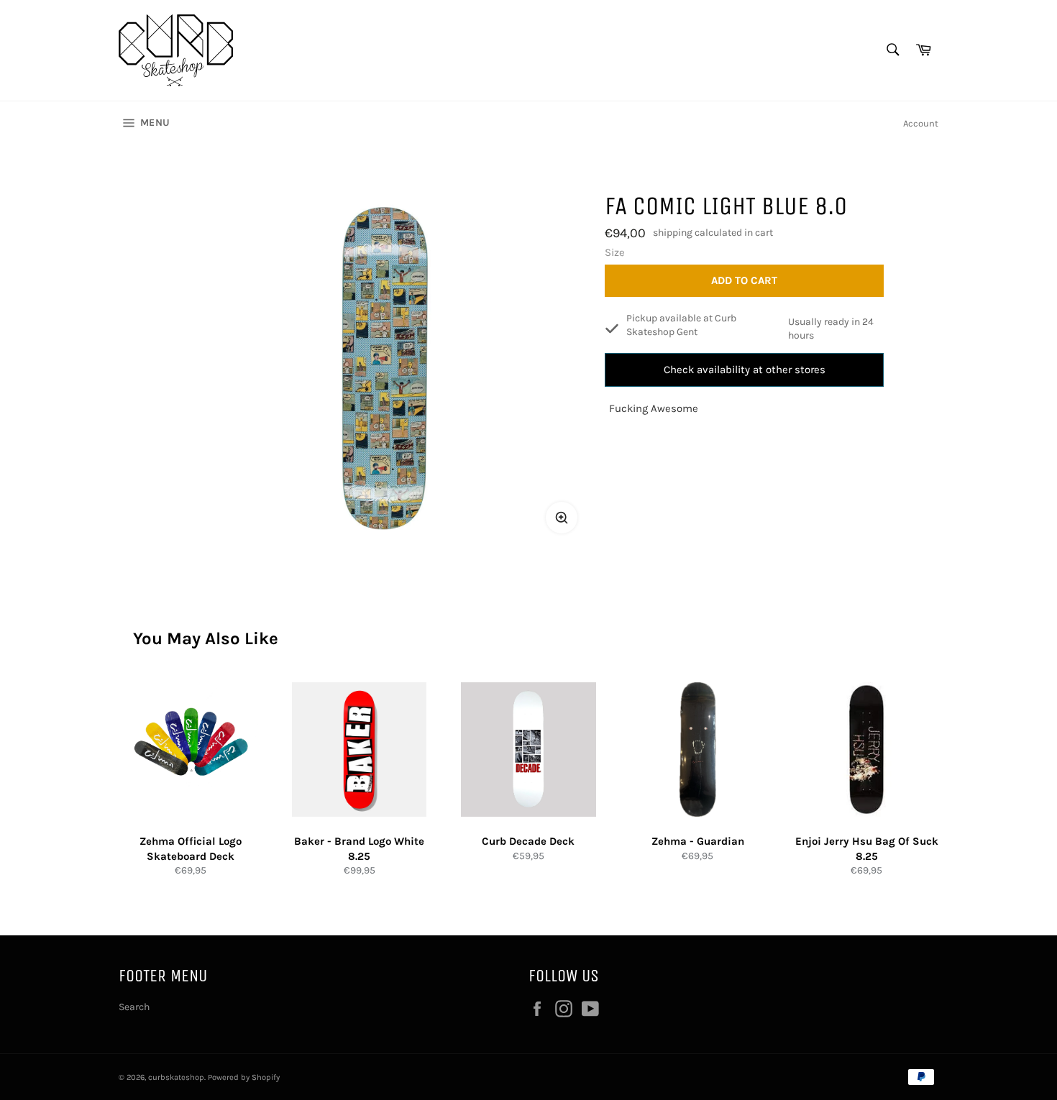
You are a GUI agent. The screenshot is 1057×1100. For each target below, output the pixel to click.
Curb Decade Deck (528, 841)
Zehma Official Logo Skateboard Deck (190, 849)
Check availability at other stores (744, 369)
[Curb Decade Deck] (528, 749)
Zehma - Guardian (697, 841)
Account (920, 123)
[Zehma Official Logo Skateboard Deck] (190, 749)
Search (134, 1007)
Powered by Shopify (244, 1077)
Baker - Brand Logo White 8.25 (359, 849)
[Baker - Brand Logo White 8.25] (359, 749)
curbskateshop (176, 1077)
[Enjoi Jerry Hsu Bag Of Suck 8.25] (866, 749)
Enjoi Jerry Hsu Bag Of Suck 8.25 (866, 849)
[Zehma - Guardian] (697, 749)
